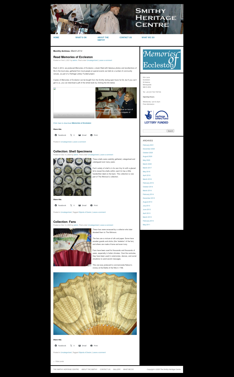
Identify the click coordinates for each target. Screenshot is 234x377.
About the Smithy (89, 369)
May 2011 (146, 224)
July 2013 (146, 205)
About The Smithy (103, 38)
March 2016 (147, 179)
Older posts (58, 361)
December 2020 (149, 149)
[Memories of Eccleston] (162, 69)
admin (75, 60)
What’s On (80, 37)
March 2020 (147, 164)
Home (56, 37)
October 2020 (148, 152)
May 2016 (146, 171)
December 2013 (149, 198)
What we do (148, 37)
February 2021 (148, 145)
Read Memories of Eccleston (73, 57)
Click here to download (72, 123)
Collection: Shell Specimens (72, 151)
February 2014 (148, 194)
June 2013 (147, 209)
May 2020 (146, 160)
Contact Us (126, 37)
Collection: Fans (64, 222)
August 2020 (147, 156)
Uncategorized (92, 60)
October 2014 (148, 186)
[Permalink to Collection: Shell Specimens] (72, 195)
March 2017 (147, 168)
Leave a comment (105, 60)
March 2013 (147, 217)
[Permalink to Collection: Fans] (72, 265)
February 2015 (148, 183)
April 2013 (146, 213)
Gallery (117, 369)
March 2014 (147, 190)
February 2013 (148, 221)
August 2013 (147, 202)
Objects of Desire (85, 212)
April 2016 (146, 175)
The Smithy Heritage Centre (66, 369)
